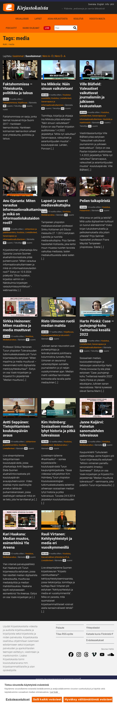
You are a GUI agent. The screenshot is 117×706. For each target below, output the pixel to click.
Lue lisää (54, 692)
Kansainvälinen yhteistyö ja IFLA (55, 557)
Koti (8, 18)
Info (107, 4)
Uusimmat (18, 56)
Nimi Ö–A (60, 56)
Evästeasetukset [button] (95, 640)
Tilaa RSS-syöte (64, 634)
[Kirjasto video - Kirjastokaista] (8, 7)
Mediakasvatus (48, 215)
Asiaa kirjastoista (58, 18)
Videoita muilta (97, 18)
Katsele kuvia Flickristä (98, 634)
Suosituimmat (33, 56)
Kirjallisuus (22, 18)
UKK (112, 4)
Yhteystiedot (93, 627)
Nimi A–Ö (48, 56)
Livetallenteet (65, 98)
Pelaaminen (85, 210)
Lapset (38, 18)
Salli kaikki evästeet (47, 699)
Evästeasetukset (18, 699)
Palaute (60, 627)
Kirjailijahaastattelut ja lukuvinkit (55, 335)
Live (47, 28)
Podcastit (11, 28)
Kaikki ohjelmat (31, 28)
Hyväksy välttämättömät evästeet (88, 699)
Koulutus (78, 18)
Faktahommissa (10, 102)
